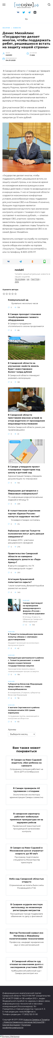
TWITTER (35, 279)
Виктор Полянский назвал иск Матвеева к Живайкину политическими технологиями (26, 936)
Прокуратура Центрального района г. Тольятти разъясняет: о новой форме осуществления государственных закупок (26, 662)
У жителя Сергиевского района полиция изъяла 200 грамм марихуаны (23, 710)
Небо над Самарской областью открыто (26, 880)
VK (28, 279)
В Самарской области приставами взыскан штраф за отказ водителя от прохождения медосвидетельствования (26, 419)
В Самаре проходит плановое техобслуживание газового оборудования (24, 317)
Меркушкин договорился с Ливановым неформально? (23, 492)
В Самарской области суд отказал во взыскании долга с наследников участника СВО (26, 964)
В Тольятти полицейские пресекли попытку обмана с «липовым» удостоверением (25, 637)
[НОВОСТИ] (26, 358)
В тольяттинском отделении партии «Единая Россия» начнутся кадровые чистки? (24, 513)
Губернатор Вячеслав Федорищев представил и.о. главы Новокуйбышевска (25, 686)
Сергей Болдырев (11, 1025)
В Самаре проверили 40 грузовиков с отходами (26, 789)
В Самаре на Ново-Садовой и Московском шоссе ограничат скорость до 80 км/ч (26, 851)
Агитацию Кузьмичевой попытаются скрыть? (21, 580)
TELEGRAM (20, 279)
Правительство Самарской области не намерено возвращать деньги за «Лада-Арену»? (24, 558)
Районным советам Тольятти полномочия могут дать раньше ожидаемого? (26, 534)
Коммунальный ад (18, 300)
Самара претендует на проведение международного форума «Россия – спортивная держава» (34, 608)
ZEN (17, 282)
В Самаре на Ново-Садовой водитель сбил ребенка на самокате (26, 763)
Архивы (12, 729)
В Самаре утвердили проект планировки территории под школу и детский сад (24, 470)
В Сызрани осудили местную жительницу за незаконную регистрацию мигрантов (26, 907)
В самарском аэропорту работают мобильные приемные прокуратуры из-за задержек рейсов (26, 818)
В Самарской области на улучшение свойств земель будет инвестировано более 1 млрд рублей (23, 367)
